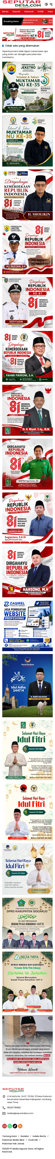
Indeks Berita (39, 1136)
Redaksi (25, 1136)
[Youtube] (4, 1126)
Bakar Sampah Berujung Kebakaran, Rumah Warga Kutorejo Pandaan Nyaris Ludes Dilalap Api (28, 21)
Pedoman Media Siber (13, 1139)
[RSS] (20, 1126)
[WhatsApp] (9, 1126)
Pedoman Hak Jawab (13, 1143)
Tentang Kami (9, 1136)
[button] (46, 4)
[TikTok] (15, 1126)
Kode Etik (33, 1139)
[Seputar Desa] (22, 4)
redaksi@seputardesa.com (20, 1113)
